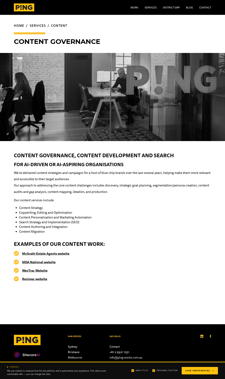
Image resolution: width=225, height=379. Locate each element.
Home (19, 25)
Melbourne (75, 357)
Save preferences (199, 370)
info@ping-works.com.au (126, 357)
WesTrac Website (35, 270)
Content (59, 25)
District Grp (171, 7)
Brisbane (73, 352)
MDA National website (39, 262)
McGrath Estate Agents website (46, 253)
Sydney (72, 346)
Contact (205, 7)
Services (151, 7)
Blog (189, 7)
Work (134, 7)
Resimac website (34, 279)
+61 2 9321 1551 (119, 352)
